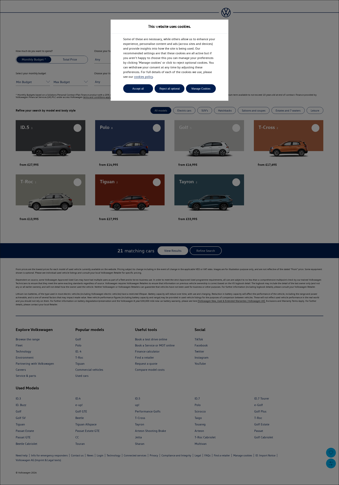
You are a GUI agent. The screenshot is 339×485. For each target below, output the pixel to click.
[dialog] (169, 242)
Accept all (138, 88)
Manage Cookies (201, 88)
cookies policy (143, 77)
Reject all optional (169, 88)
